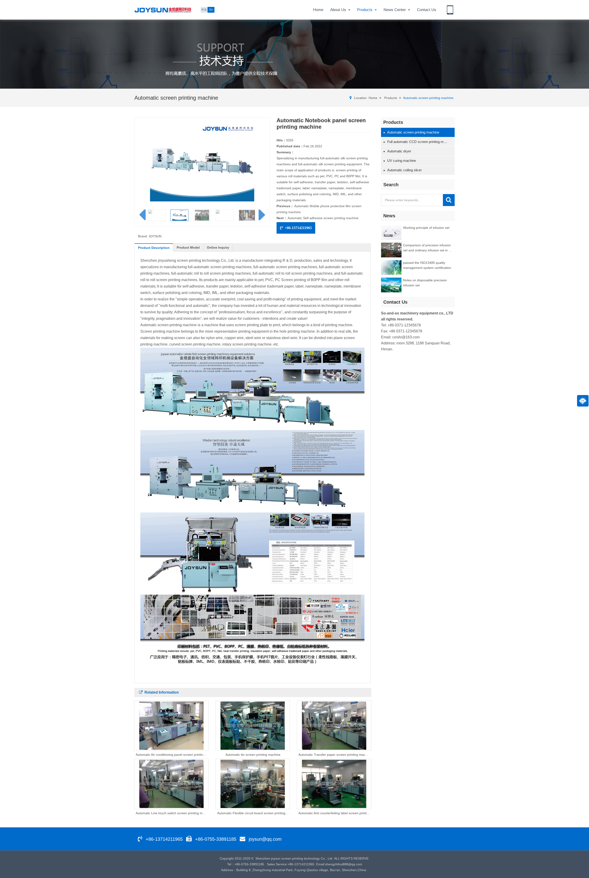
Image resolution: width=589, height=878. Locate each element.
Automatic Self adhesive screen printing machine (323, 218)
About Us (338, 10)
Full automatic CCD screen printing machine (416, 142)
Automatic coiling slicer (402, 170)
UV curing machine (399, 161)
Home (318, 10)
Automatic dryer (397, 151)
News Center (395, 10)
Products (364, 10)
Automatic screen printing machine (428, 98)
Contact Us (426, 10)
